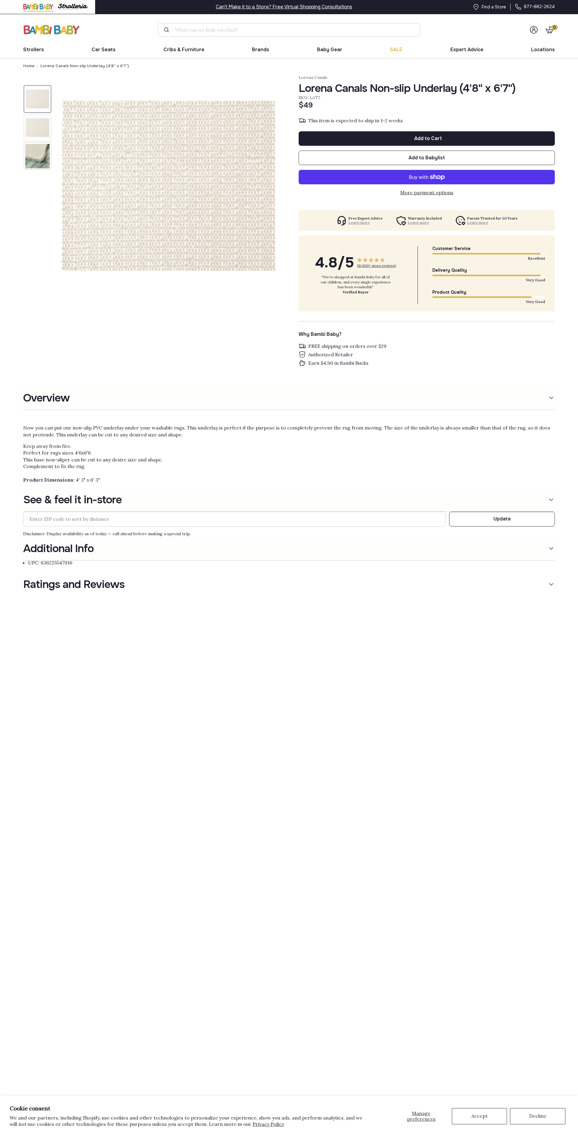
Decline (537, 1116)
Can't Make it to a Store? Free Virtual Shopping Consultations (284, 7)
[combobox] (291, 30)
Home (28, 65)
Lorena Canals (313, 77)
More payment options (426, 192)
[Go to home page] (51, 29)
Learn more (359, 222)
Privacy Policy (268, 1124)
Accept (479, 1116)
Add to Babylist (427, 158)
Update (502, 519)
